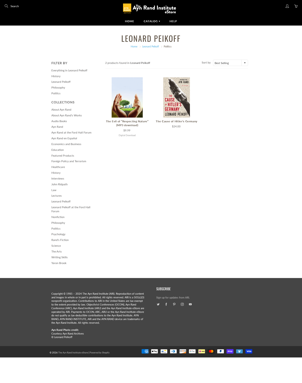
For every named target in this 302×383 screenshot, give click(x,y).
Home (129, 21)
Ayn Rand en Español (64, 138)
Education (57, 149)
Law (53, 190)
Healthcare (58, 166)
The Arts (56, 251)
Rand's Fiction (60, 239)
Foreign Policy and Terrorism (68, 161)
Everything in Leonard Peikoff (69, 70)
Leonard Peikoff (150, 46)
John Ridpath (59, 184)
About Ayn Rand (61, 109)
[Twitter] (158, 304)
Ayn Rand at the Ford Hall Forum (71, 132)
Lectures (56, 195)
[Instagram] (182, 304)
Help (173, 21)
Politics (55, 93)
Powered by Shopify (100, 352)
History (55, 76)
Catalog (151, 21)
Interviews (57, 178)
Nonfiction (57, 217)
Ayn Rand (57, 126)
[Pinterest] (174, 304)
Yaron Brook (58, 263)
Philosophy (58, 87)
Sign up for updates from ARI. (173, 297)
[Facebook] (166, 304)
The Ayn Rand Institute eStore (73, 352)
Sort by (206, 62)
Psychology (58, 234)
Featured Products (62, 155)
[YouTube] (190, 304)
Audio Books (59, 121)
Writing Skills (59, 257)
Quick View (127, 97)
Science (56, 245)
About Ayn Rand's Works (66, 115)
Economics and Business (66, 144)
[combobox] (230, 63)
